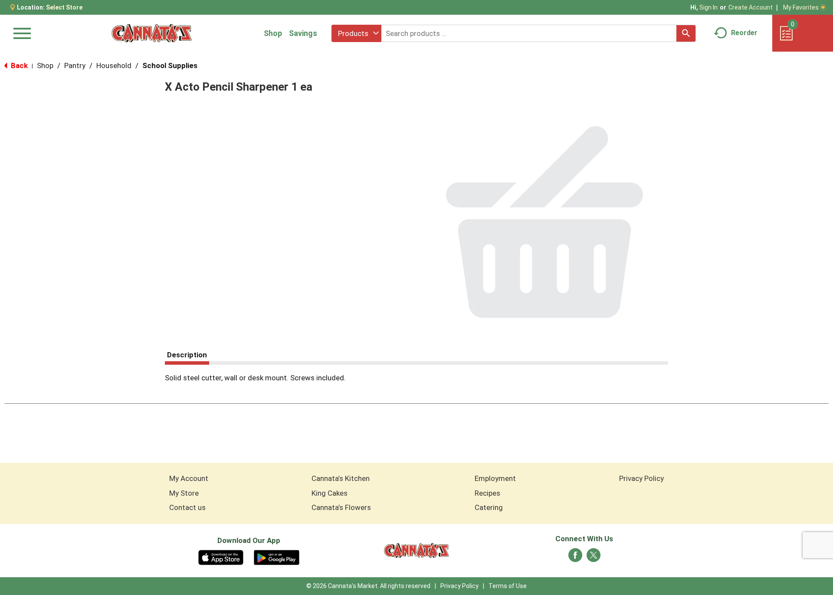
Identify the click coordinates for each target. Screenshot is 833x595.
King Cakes (330, 493)
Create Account (750, 7)
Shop (273, 33)
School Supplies (169, 65)
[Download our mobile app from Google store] (276, 556)
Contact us (187, 507)
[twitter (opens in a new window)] (593, 557)
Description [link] (187, 354)
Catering (489, 507)
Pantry (74, 65)
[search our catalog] (685, 33)
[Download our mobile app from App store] (221, 556)
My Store (184, 493)
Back (18, 65)
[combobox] (356, 33)
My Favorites (801, 7)
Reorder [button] (744, 33)
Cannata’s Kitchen (341, 478)
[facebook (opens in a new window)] (575, 557)
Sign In (708, 7)
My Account (188, 478)
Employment (495, 478)
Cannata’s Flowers (341, 507)
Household (113, 65)
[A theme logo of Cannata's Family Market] (152, 33)
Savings (303, 33)
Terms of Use (508, 585)
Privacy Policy (641, 478)
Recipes (487, 493)
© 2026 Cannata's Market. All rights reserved (368, 585)
